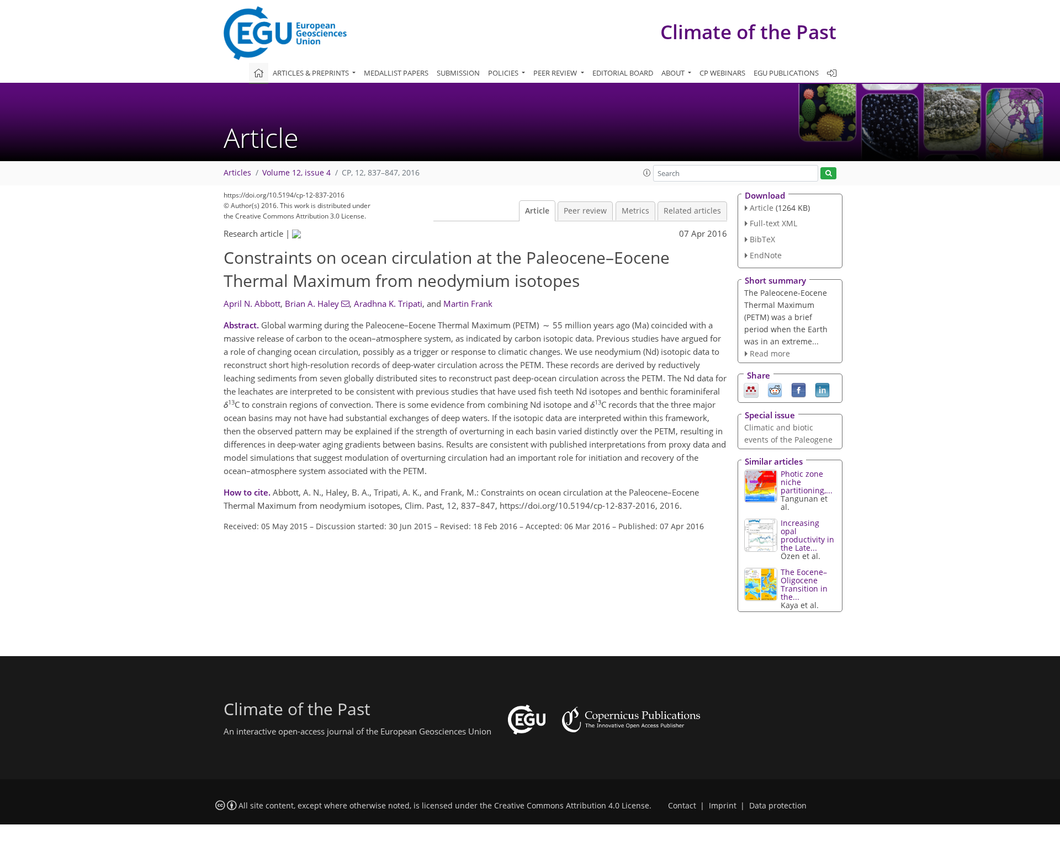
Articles (237, 173)
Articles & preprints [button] (312, 73)
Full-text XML (773, 223)
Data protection (778, 806)
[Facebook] (798, 389)
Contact (682, 806)
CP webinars (722, 73)
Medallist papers (396, 73)
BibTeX (762, 239)
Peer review (585, 211)
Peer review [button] (556, 73)
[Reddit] (774, 389)
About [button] (673, 73)
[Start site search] (828, 173)
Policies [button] (504, 73)
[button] (647, 173)
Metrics (635, 211)
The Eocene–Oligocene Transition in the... (804, 584)
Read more (770, 353)
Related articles (692, 211)
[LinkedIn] (822, 389)
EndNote (766, 255)
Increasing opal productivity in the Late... (807, 535)
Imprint (722, 806)
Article (537, 211)
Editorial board (622, 73)
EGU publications (786, 73)
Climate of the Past (748, 32)
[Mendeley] (751, 389)
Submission (458, 73)
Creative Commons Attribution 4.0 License (571, 806)
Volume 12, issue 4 (296, 173)
